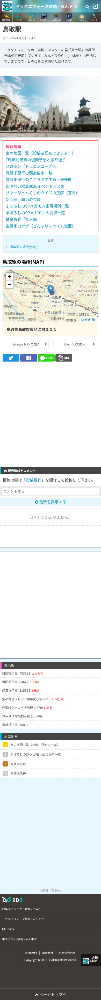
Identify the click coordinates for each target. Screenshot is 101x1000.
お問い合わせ (67, 953)
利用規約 (31, 953)
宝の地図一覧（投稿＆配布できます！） (41, 153)
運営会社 (47, 953)
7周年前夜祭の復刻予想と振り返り (36, 159)
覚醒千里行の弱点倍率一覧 (29, 173)
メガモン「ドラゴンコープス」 (33, 166)
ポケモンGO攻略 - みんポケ (19, 939)
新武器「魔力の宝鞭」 (25, 199)
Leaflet (85, 319)
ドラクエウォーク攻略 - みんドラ (46, 6)
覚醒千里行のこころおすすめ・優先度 (39, 179)
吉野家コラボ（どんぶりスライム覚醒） (41, 226)
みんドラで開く (74, 344)
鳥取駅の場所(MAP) (23, 246)
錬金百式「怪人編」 (23, 219)
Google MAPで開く (26, 344)
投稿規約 (33, 480)
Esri (94, 319)
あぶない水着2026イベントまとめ (35, 186)
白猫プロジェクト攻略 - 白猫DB (22, 909)
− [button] (9, 284)
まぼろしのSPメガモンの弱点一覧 (35, 212)
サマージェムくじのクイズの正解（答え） (43, 192)
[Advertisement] (50, 414)
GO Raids (8, 929)
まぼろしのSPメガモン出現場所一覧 (37, 206)
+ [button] (9, 276)
